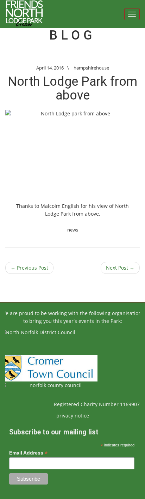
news (72, 230)
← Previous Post (29, 267)
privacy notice (72, 415)
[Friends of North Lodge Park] (24, 14)
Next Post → (120, 267)
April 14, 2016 (50, 68)
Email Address (28, 453)
